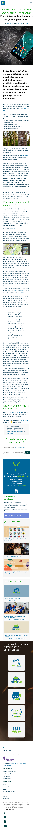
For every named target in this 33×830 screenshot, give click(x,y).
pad (15, 291)
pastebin (23, 291)
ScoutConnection (8, 809)
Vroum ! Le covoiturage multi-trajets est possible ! (15, 635)
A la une (9, 600)
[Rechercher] (27, 452)
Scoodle (13, 600)
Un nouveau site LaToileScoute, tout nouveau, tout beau (14, 616)
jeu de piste (24, 420)
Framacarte (24, 155)
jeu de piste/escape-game (13, 412)
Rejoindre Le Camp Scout (15, 515)
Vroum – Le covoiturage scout (18, 638)
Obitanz (26, 23)
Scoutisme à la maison (20, 447)
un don (23, 430)
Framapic (22, 293)
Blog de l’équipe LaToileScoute (18, 619)
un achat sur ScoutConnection (14, 431)
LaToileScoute (7, 750)
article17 (12, 228)
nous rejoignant (10, 433)
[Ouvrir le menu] (31, 3)
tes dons (14, 807)
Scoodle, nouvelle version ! (12, 599)
